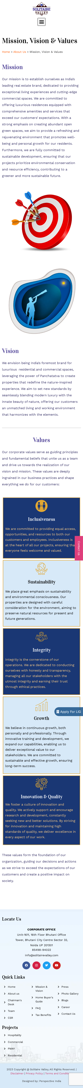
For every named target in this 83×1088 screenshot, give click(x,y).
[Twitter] (47, 965)
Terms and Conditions (59, 1073)
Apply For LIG (70, 712)
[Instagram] (36, 965)
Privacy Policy (34, 1073)
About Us (19, 51)
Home (6, 51)
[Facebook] (26, 965)
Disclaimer (17, 1073)
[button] (41, 22)
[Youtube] (57, 965)
